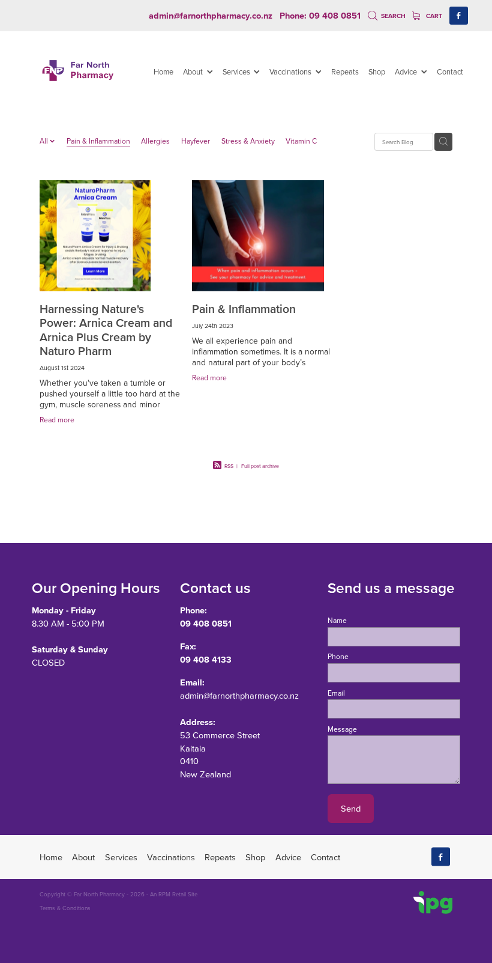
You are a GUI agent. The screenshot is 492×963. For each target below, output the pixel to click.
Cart (433, 15)
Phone (338, 656)
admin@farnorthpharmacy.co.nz (210, 15)
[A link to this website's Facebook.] (458, 16)
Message (342, 729)
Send (351, 808)
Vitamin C (301, 141)
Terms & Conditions (65, 908)
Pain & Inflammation (98, 141)
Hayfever (195, 141)
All (45, 141)
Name (337, 620)
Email (336, 693)
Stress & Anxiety (248, 141)
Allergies (155, 141)
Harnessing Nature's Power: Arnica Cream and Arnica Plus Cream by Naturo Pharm (106, 329)
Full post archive (260, 466)
